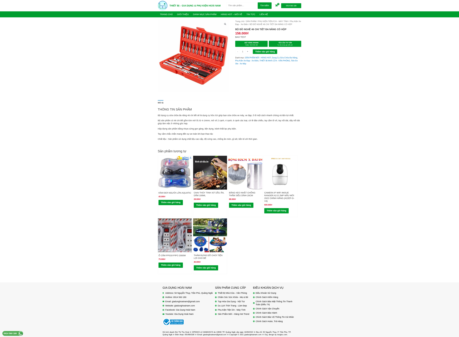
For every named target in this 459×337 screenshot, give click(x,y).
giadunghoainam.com (253, 335)
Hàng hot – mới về (231, 14)
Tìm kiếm (264, 5)
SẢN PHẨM (251, 21)
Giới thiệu (183, 14)
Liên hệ (264, 14)
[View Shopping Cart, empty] (276, 5)
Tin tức (250, 14)
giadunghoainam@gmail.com (214, 335)
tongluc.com (282, 335)
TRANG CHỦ (166, 14)
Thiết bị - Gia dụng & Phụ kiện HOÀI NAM (195, 5)
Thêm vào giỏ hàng (265, 51)
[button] (225, 24)
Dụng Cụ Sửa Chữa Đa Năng (284, 58)
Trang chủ (239, 21)
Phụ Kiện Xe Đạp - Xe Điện (247, 61)
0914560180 (189, 335)
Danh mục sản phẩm (204, 14)
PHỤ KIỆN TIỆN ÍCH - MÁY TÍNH (273, 21)
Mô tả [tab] (160, 102)
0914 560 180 (10, 333)
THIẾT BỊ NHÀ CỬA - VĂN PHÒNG (275, 61)
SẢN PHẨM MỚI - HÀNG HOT (258, 58)
